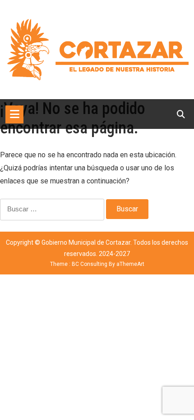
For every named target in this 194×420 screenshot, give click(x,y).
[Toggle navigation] (14, 114)
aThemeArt (130, 264)
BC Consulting (89, 264)
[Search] (181, 114)
